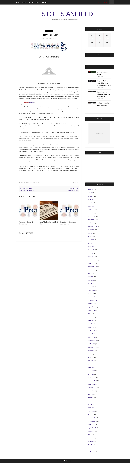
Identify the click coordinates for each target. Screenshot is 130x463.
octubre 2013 (91, 344)
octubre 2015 (91, 263)
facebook (91, 38)
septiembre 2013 (92, 347)
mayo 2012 (91, 401)
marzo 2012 (91, 407)
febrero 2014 (91, 330)
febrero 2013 (91, 371)
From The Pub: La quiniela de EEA (49, 223)
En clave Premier (34, 182)
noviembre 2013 (92, 340)
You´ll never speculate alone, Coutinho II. (103, 104)
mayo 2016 (91, 240)
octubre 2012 (91, 384)
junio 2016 (90, 236)
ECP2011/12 (49, 31)
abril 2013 (90, 364)
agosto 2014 (91, 310)
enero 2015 (91, 293)
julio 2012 (90, 394)
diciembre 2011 (92, 418)
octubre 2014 (91, 303)
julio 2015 (90, 273)
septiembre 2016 (92, 226)
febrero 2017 (91, 209)
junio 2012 (90, 397)
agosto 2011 (91, 431)
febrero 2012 (91, 411)
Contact (31, 2)
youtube (107, 45)
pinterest (99, 45)
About (24, 2)
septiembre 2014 (92, 307)
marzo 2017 (91, 206)
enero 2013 (91, 374)
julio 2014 (90, 313)
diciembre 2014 (92, 297)
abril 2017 (90, 203)
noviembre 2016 (92, 219)
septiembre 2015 (92, 266)
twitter (99, 38)
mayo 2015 (91, 280)
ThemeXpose (69, 460)
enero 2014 (91, 334)
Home (18, 2)
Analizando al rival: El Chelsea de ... (26, 223)
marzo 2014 (91, 327)
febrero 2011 (91, 451)
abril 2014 (90, 324)
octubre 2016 (91, 223)
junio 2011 (90, 438)
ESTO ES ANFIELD (65, 13)
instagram (107, 38)
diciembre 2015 (92, 256)
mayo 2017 (91, 199)
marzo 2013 (91, 367)
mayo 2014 (91, 320)
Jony (43, 38)
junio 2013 (90, 357)
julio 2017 (90, 193)
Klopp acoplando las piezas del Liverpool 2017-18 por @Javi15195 (104, 83)
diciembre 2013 (92, 337)
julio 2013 (90, 354)
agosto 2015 (91, 270)
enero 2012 (91, 414)
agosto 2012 (91, 391)
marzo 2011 (91, 448)
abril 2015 (90, 283)
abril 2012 (90, 404)
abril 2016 (90, 243)
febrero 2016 (91, 250)
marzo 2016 (91, 246)
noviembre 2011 (92, 421)
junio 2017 (90, 196)
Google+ (92, 45)
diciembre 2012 (92, 377)
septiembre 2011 (92, 428)
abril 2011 (90, 444)
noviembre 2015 (92, 260)
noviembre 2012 (92, 381)
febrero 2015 (91, 290)
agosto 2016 (91, 229)
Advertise (44, 2)
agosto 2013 (91, 350)
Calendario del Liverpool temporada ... (68, 223)
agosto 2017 (91, 189)
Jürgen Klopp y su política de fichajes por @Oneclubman (103, 94)
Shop (37, 2)
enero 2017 (91, 213)
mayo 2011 (91, 441)
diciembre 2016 (92, 216)
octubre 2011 (91, 424)
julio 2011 (90, 434)
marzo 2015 (91, 287)
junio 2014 (90, 317)
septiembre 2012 (92, 387)
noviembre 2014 (92, 300)
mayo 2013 (91, 360)
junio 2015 (90, 276)
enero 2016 (91, 253)
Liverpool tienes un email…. (102, 73)
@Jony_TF (31, 102)
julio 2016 (90, 233)
